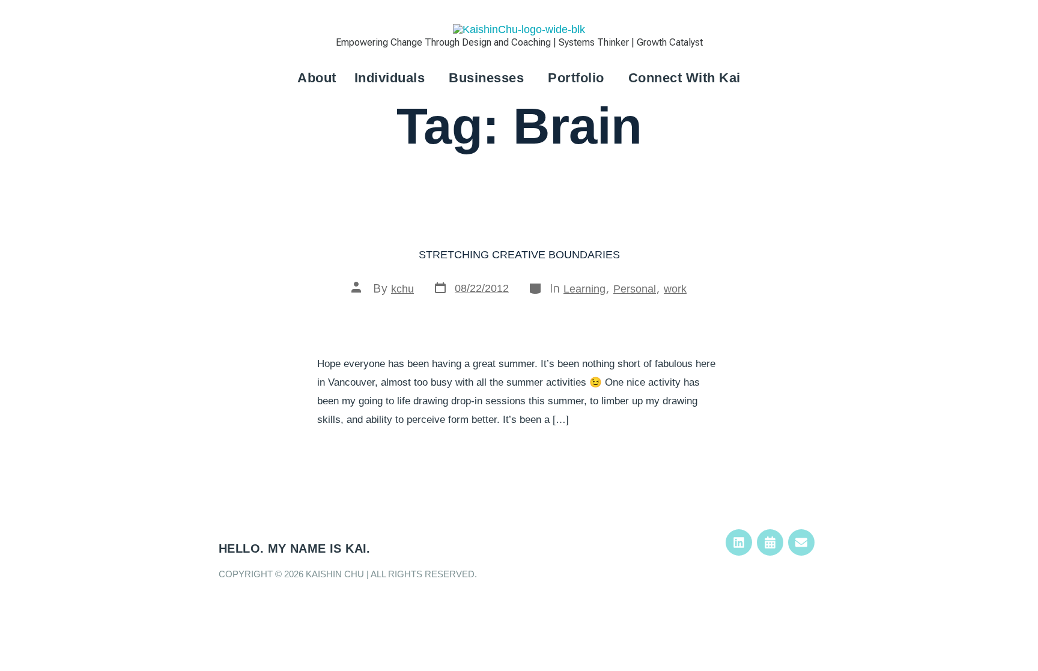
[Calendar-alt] (770, 542)
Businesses (486, 77)
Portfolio (576, 77)
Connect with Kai (684, 77)
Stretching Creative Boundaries (519, 255)
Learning (584, 289)
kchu (402, 289)
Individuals (389, 77)
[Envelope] (801, 542)
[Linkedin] (739, 542)
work (675, 289)
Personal (634, 289)
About (316, 77)
